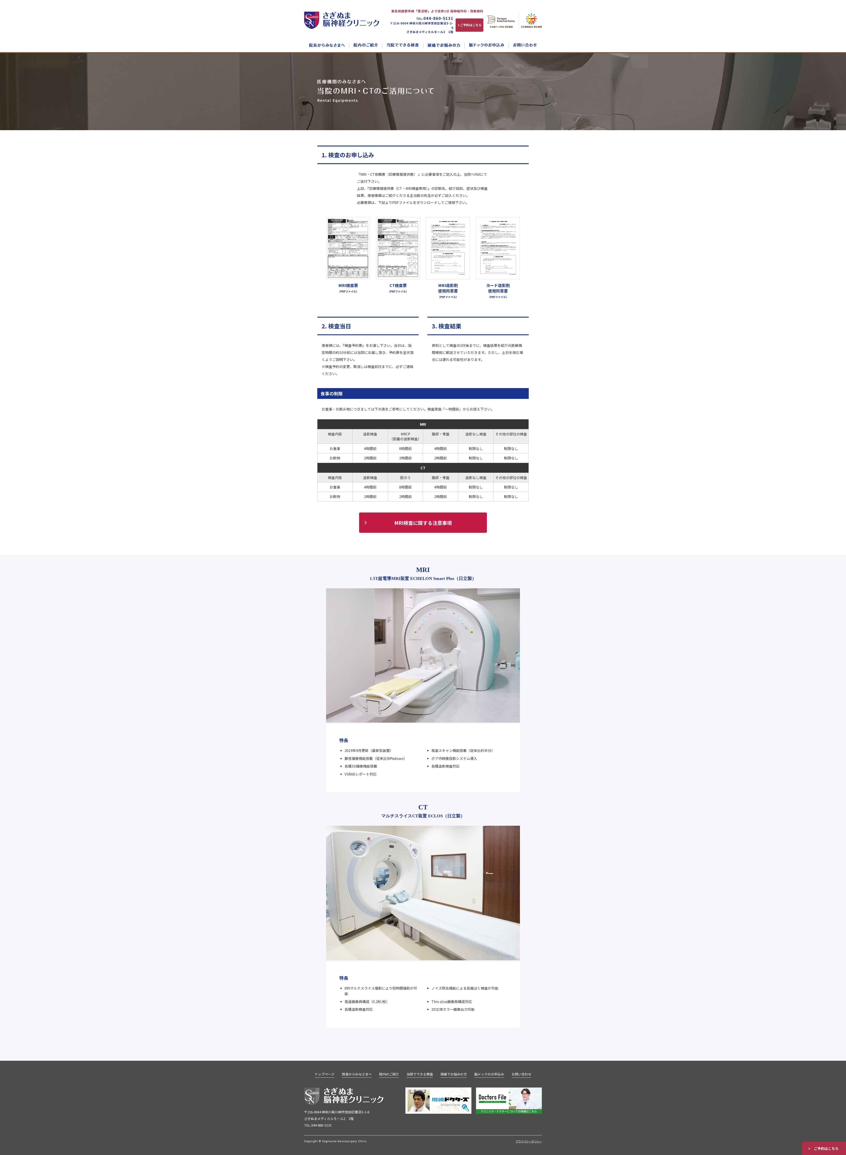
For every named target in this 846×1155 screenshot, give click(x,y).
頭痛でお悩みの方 (453, 1074)
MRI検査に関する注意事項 (423, 522)
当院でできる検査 (419, 1074)
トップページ (324, 1074)
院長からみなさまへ (357, 1074)
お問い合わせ (521, 1074)
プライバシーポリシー (529, 1141)
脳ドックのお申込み (489, 1074)
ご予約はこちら (826, 1148)
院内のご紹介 (389, 1074)
